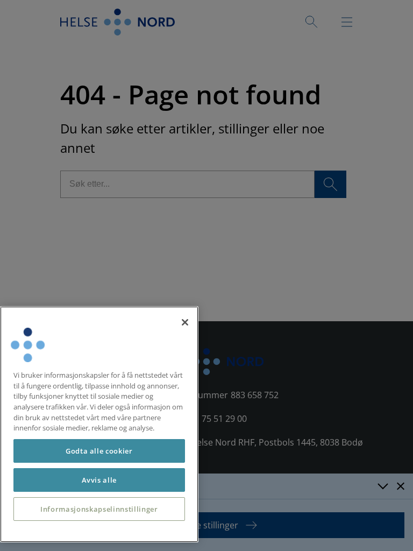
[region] (99, 424)
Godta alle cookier (99, 451)
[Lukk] (185, 322)
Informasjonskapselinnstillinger (99, 509)
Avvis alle (99, 480)
